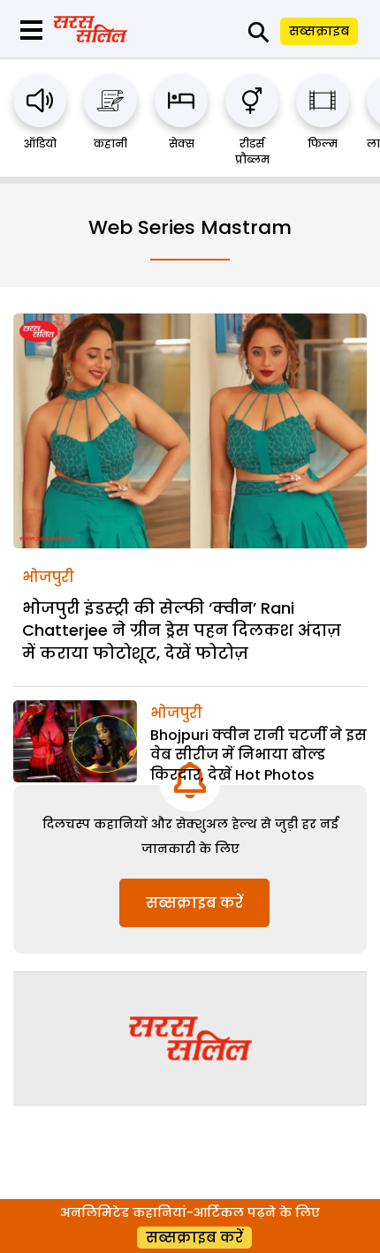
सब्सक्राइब (319, 31)
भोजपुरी (48, 577)
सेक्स (181, 143)
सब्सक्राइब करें (194, 903)
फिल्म (323, 143)
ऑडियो (40, 143)
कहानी (110, 143)
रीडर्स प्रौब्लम (252, 151)
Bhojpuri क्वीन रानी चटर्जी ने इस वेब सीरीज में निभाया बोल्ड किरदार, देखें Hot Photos (258, 755)
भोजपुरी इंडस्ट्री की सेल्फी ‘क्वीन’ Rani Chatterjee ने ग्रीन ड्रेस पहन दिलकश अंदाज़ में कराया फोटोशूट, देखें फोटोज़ (181, 630)
